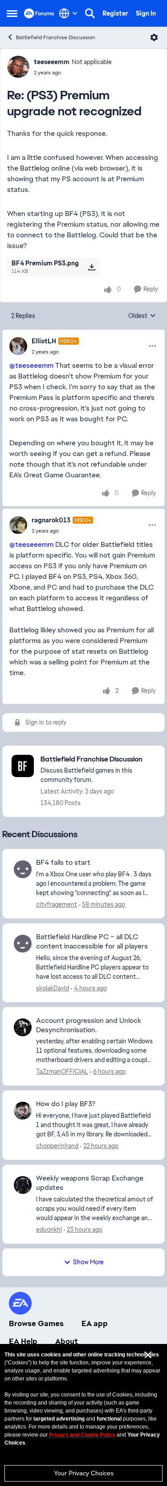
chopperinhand (57, 1146)
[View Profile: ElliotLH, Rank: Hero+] (18, 346)
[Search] (90, 13)
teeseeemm (51, 62)
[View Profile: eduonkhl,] (23, 1185)
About (66, 1341)
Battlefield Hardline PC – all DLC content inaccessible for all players (92, 941)
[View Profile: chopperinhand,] (23, 1111)
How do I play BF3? (65, 1103)
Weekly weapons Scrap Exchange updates (89, 1183)
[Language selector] (68, 13)
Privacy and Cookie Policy (82, 1435)
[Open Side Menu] (12, 13)
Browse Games (36, 1323)
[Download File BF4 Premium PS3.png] (91, 267)
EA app (94, 1323)
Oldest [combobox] (142, 316)
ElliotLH (44, 341)
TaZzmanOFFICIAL (62, 1071)
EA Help (23, 1341)
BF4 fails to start (63, 862)
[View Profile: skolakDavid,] (23, 944)
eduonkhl (49, 1229)
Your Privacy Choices (84, 1473)
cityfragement (56, 904)
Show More (88, 1262)
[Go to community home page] (39, 13)
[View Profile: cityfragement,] (23, 869)
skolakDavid (52, 988)
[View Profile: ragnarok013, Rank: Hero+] (18, 525)
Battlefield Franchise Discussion (55, 37)
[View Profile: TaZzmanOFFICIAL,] (23, 1027)
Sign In (146, 13)
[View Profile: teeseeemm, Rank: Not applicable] (18, 67)
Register (115, 13)
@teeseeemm (31, 365)
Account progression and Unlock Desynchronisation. (88, 1025)
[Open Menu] (154, 37)
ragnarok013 (51, 520)
